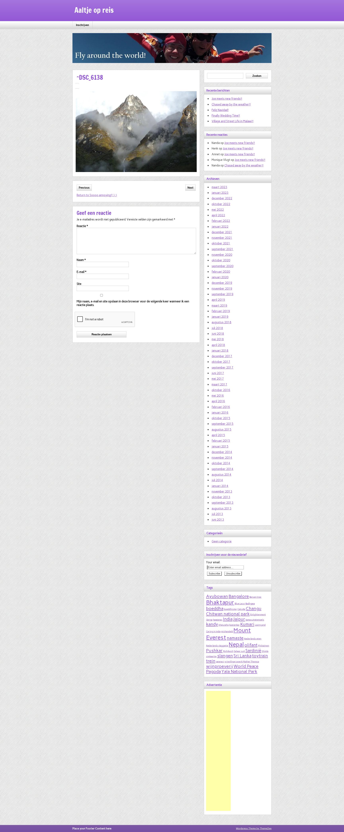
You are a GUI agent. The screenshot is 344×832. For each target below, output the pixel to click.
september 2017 (222, 367)
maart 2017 (219, 384)
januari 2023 (220, 193)
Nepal (236, 644)
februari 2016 (221, 407)
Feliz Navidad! (220, 110)
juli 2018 (217, 328)
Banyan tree (255, 597)
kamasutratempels (255, 620)
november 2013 (222, 491)
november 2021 (222, 238)
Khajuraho (224, 625)
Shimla (265, 651)
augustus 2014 (221, 474)
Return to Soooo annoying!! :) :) (97, 195)
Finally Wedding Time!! (226, 115)
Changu (253, 608)
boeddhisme (230, 609)
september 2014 (222, 469)
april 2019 (218, 300)
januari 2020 (220, 277)
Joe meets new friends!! (227, 98)
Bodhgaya (250, 603)
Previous (84, 187)
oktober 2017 (221, 362)
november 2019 (222, 288)
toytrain (260, 655)
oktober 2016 (221, 390)
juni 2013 (218, 519)
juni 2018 (218, 333)
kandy (212, 624)
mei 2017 (218, 379)
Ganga (209, 620)
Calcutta (241, 609)
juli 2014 (217, 480)
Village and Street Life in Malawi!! (232, 121)
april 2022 (218, 215)
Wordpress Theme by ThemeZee (254, 828)
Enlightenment (258, 614)
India (228, 619)
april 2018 (218, 345)
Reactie (82, 226)
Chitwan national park (228, 613)
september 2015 (222, 424)
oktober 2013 (221, 497)
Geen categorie (222, 541)
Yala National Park (239, 671)
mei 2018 (218, 339)
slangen (225, 655)
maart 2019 (219, 305)
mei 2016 (218, 395)
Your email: (213, 562)
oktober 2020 (221, 260)
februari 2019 (221, 311)
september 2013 (222, 503)
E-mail (81, 272)
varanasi (220, 661)
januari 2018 (220, 350)
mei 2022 (218, 209)
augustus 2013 (221, 508)
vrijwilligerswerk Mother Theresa (242, 661)
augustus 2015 (221, 429)
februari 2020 (221, 271)
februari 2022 (221, 221)
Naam (81, 260)
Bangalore (239, 596)
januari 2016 (220, 412)
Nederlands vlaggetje (217, 645)
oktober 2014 (221, 463)
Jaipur (239, 619)
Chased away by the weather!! (231, 104)
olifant (250, 644)
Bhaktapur (220, 602)
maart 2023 (219, 187)
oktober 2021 (221, 243)
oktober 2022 (221, 204)
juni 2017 (218, 373)
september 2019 (222, 294)
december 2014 (222, 452)
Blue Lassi (240, 603)
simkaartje (211, 656)
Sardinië (253, 650)
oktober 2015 (221, 418)
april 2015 (218, 435)
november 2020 (222, 255)
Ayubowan (217, 596)
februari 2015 (221, 441)
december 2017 (222, 356)
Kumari (247, 624)
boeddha (214, 608)
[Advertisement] (218, 751)
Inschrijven (82, 25)
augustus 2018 (221, 322)
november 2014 (222, 457)
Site (79, 284)
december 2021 (222, 232)
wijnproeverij (219, 666)
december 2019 (222, 283)
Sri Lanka (242, 655)
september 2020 (222, 266)
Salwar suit (239, 651)
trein (210, 660)
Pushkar (214, 650)
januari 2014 (220, 486)
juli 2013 (217, 514)
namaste (235, 637)
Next (191, 187)
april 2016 (218, 401)
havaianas (217, 620)
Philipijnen (263, 645)
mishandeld (227, 631)
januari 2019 (220, 317)
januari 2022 (220, 226)
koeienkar (234, 625)
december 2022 (222, 198)
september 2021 (222, 249)
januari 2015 (220, 446)
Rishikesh (228, 651)
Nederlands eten (252, 638)
